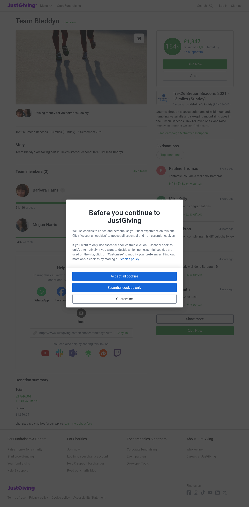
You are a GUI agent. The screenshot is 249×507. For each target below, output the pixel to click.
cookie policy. (130, 259)
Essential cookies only (124, 287)
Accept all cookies (125, 276)
